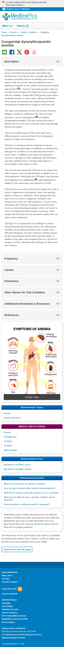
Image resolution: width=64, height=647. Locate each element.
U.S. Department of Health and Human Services (22, 635)
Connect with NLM (9, 594)
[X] (19, 52)
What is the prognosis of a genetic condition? (25, 484)
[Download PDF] (34, 52)
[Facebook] (12, 52)
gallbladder (29, 180)
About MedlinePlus (10, 572)
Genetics (8, 441)
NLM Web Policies (9, 600)
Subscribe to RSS (9, 589)
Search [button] (21, 25)
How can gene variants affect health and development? (30, 488)
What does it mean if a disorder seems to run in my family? (31, 492)
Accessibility (7, 606)
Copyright (6, 603)
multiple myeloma (39, 211)
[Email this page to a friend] (4, 52)
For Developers (8, 622)
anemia (13, 89)
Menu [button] (5, 26)
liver (33, 117)
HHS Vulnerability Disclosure (14, 616)
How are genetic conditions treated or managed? (27, 504)
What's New (7, 576)
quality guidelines (24, 527)
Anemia (7, 413)
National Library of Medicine (18, 9)
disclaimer (39, 524)
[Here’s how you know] (32, 3)
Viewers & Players (9, 613)
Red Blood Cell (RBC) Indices (17, 469)
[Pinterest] (27, 52)
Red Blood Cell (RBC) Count (17, 464)
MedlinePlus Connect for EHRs (15, 619)
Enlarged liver (10, 437)
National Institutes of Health (13, 638)
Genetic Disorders (12, 418)
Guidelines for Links (10, 609)
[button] (58, 61)
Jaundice (8, 445)
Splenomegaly (10, 450)
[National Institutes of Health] (4, 9)
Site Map (5, 579)
